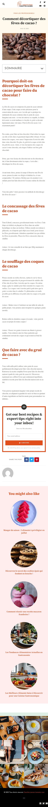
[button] (3, 4)
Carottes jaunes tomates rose (34, 792)
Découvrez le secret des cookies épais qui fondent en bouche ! (24, 572)
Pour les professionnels (24, 13)
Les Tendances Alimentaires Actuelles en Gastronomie (24, 653)
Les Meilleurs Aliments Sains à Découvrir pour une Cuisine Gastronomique (24, 694)
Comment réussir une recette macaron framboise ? (24, 613)
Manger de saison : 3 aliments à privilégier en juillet (24, 531)
